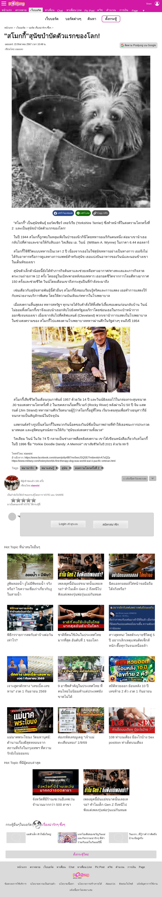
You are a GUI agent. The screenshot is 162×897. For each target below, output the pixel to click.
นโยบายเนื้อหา (66, 884)
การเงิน (123, 10)
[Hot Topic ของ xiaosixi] (12, 490)
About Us (110, 884)
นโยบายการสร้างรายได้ (90, 884)
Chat (60, 10)
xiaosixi (19, 49)
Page (135, 10)
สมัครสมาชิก (111, 524)
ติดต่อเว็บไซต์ (126, 884)
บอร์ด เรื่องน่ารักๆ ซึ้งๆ (40, 27)
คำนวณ (111, 10)
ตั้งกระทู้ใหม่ (81, 854)
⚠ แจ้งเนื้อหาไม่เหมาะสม (134, 478)
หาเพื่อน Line (74, 10)
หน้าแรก (7, 10)
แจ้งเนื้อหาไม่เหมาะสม (81, 890)
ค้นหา (91, 19)
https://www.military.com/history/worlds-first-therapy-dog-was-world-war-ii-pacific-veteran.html (63, 461)
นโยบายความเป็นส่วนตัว (42, 884)
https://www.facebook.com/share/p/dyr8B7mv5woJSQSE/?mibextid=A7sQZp (67, 457)
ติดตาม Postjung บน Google (140, 45)
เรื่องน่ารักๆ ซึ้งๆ (53, 824)
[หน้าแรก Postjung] (16, 3)
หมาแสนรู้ (47, 468)
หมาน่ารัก (28, 468)
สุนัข (64, 468)
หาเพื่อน (49, 10)
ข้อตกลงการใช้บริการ (15, 884)
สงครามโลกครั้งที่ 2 (87, 468)
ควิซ (100, 10)
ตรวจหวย (21, 10)
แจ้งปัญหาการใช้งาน (147, 884)
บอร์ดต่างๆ (73, 19)
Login (68, 524)
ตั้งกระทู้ (111, 19)
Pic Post (89, 10)
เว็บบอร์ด (35, 10)
